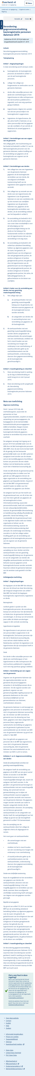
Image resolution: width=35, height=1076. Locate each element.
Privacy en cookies (12, 1037)
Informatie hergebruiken (14, 1034)
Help (7, 1026)
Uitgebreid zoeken (24, 9)
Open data (9, 1050)
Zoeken (8, 1028)
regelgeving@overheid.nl (16, 1005)
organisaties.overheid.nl (15, 998)
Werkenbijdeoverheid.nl (14, 1069)
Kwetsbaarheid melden (14, 1044)
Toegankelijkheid (12, 1039)
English (8, 1023)
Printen (27, 19)
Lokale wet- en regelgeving (9, 9)
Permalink (17, 19)
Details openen (1, 24)
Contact (8, 1021)
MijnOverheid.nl (11, 1061)
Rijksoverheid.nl (11, 1064)
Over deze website (12, 1018)
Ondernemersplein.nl (13, 1066)
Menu (30, 3)
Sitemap (9, 1042)
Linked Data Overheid (13, 1053)
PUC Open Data (11, 1055)
